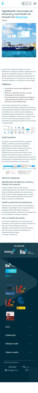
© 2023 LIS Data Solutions (11, 362)
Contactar (11, 271)
